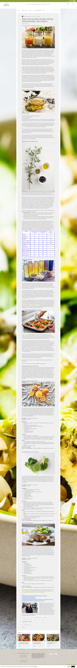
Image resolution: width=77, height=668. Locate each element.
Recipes (30, 10)
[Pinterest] (74, 1)
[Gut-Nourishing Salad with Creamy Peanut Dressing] (23, 637)
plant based (24, 617)
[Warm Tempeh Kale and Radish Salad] (52, 637)
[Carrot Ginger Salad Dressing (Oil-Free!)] (38, 637)
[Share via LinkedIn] (26, 624)
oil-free (42, 619)
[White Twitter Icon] (52, 654)
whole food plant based (38, 617)
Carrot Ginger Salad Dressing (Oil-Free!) (37, 643)
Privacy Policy (35, 666)
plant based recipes (25, 619)
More (43, 10)
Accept (73, 666)
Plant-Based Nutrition (25, 10)
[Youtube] (73, 1)
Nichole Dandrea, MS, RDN (23, 653)
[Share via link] (28, 624)
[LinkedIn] (69, 1)
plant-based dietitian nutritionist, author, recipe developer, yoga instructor (23, 656)
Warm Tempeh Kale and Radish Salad (52, 643)
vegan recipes (45, 617)
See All (58, 632)
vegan (28, 617)
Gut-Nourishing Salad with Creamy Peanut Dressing (24, 643)
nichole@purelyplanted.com (24, 661)
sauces (39, 619)
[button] (73, 4)
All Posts (18, 10)
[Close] (75, 666)
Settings (69, 666)
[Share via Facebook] (22, 624)
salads (31, 619)
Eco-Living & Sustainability (37, 10)
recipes (32, 617)
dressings (34, 619)
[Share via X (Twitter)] (24, 624)
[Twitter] (71, 1)
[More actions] (54, 16)
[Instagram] (72, 1)
